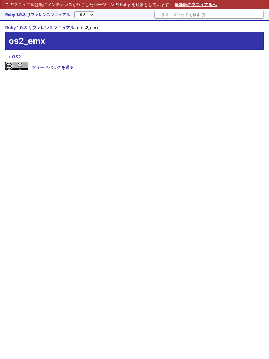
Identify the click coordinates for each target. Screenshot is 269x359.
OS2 (16, 56)
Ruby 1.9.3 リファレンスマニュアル (37, 14)
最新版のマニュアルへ (196, 4)
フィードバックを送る (53, 67)
